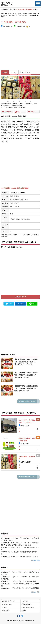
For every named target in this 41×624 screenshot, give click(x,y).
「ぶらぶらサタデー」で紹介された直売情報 (20, 585)
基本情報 (4, 72)
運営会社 (23, 611)
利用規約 (4, 608)
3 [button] (19, 100)
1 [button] (8, 100)
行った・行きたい (25, 72)
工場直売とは (5, 611)
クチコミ (13, 72)
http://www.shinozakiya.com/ (20, 219)
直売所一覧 (24, 601)
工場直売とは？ (20, 297)
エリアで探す (17, 13)
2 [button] (14, 100)
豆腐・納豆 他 (20, 27)
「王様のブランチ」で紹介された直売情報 (25, 588)
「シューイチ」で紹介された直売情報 (23, 581)
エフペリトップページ (8, 601)
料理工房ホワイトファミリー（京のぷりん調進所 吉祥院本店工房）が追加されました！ (20, 544)
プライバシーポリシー (27, 608)
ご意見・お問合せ (26, 604)
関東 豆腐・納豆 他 (27, 13)
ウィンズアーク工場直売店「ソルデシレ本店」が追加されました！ (20, 539)
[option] (20, 87)
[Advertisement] (20, 49)
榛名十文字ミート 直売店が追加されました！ (20, 548)
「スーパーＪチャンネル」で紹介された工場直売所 (20, 573)
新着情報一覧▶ (35, 560)
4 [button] (25, 100)
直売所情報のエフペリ (7, 13)
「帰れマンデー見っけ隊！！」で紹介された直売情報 (20, 578)
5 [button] (31, 100)
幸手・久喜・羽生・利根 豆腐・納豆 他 (19, 15)
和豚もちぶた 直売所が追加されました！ (24, 556)
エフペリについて (7, 604)
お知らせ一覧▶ (35, 592)
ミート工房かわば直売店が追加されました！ (19, 553)
